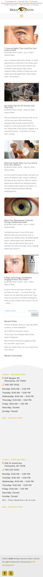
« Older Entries (10, 311)
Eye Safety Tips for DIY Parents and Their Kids (19, 106)
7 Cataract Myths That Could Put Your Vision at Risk (20, 49)
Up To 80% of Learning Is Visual (16, 331)
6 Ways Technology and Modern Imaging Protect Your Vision (18, 278)
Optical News (9, 55)
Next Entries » (33, 311)
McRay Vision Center (14, 52)
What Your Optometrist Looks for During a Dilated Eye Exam (18, 221)
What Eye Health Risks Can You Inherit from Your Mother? (20, 164)
